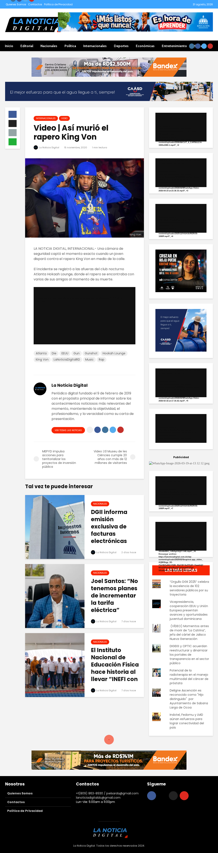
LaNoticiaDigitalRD (67, 359)
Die (54, 353)
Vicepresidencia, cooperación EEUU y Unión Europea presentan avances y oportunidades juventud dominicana (189, 610)
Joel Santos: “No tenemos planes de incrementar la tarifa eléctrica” (114, 595)
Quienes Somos (16, 4)
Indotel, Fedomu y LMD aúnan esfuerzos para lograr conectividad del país (187, 721)
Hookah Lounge (114, 353)
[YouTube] (184, 795)
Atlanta (41, 353)
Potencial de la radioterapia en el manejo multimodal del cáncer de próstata (189, 676)
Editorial (26, 46)
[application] (84, 315)
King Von (42, 359)
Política (70, 46)
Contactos (35, 4)
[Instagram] (162, 795)
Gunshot (91, 353)
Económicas (145, 46)
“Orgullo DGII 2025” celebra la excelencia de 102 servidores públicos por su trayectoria (189, 588)
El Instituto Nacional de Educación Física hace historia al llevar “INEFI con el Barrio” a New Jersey (115, 672)
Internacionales (95, 46)
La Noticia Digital (48, 147)
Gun (76, 353)
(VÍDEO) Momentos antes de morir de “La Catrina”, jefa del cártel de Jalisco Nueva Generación (189, 632)
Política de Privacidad (58, 4)
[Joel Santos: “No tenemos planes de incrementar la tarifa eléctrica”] (55, 595)
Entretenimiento (174, 46)
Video (64, 118)
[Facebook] (151, 795)
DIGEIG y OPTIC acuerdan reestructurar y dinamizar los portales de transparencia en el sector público (189, 654)
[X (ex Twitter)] (173, 795)
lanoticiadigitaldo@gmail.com (98, 797)
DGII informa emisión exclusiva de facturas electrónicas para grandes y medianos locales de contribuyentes (116, 541)
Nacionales (48, 46)
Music (89, 359)
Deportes (121, 46)
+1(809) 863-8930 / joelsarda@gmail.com (107, 793)
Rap (101, 359)
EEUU (65, 353)
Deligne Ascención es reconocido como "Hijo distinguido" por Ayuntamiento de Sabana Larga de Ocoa (189, 699)
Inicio (9, 46)
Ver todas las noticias (68, 430)
